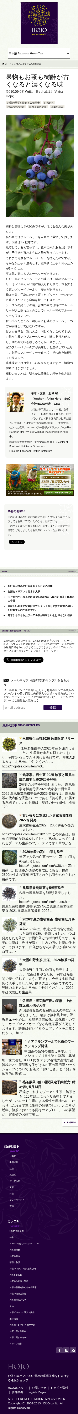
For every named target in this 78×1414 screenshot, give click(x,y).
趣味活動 (14, 1318)
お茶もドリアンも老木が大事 (24, 591)
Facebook (25, 451)
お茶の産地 (15, 1256)
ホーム (8, 64)
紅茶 (12, 1168)
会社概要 (17, 1392)
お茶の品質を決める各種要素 (23, 102)
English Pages (36, 1392)
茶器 (12, 1206)
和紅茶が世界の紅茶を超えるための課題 (30, 586)
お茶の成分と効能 (18, 1293)
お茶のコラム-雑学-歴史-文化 (23, 1268)
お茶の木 (49, 102)
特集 (12, 1237)
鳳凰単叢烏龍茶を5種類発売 (43, 888)
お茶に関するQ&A (18, 1337)
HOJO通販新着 (17, 1231)
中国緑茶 (14, 1162)
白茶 (12, 1193)
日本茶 (13, 1156)
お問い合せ (39, 1387)
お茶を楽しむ (16, 1275)
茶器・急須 (15, 1262)
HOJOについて (18, 1387)
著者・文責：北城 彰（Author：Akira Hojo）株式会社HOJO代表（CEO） (50, 398)
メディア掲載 (16, 1344)
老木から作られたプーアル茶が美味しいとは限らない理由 (40, 615)
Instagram (46, 451)
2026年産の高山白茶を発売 (42, 852)
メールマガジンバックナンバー (24, 1243)
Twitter (36, 451)
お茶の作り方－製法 (19, 1281)
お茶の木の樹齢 (16, 106)
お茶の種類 (15, 1250)
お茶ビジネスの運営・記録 (22, 1312)
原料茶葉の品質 (38, 106)
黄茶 (12, 1187)
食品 (12, 1306)
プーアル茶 (15, 1181)
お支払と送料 (59, 1387)
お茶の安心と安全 (18, 1300)
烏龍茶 (13, 1175)
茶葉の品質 (57, 106)
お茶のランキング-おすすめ (22, 1325)
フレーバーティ (17, 1200)
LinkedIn (14, 451)
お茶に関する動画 (18, 1331)
